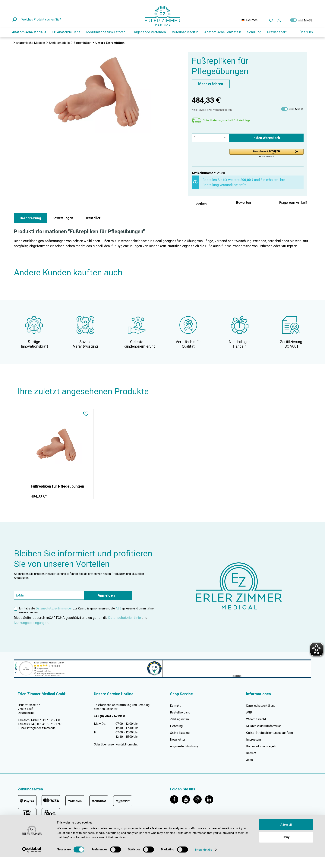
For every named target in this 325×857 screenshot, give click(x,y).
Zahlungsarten (179, 719)
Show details (203, 849)
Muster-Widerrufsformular (263, 726)
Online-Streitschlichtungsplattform (269, 733)
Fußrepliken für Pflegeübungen (57, 486)
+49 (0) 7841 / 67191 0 (109, 716)
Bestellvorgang (180, 712)
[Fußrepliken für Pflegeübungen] (57, 445)
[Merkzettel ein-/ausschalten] (86, 414)
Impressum (253, 739)
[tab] (30, 218)
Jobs (249, 760)
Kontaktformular (126, 744)
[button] (266, 153)
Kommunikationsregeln (261, 746)
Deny (286, 837)
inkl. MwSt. (301, 20)
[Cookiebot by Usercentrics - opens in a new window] (31, 849)
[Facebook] (176, 799)
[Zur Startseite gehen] (162, 16)
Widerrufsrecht (256, 719)
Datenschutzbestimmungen (54, 608)
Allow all (286, 824)
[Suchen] (15, 19)
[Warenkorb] (285, 19)
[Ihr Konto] (279, 20)
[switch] (115, 849)
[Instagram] (199, 799)
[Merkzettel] (271, 20)
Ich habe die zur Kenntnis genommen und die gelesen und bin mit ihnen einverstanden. (87, 610)
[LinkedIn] (210, 799)
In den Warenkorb (266, 138)
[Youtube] (187, 799)
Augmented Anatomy (184, 746)
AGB (118, 608)
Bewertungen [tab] (62, 218)
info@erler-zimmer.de (41, 728)
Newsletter (177, 739)
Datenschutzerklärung (260, 705)
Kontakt (175, 705)
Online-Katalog (180, 733)
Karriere (251, 753)
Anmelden (106, 595)
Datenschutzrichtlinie (124, 618)
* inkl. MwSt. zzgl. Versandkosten (212, 109)
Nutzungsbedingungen (31, 623)
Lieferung (176, 726)
